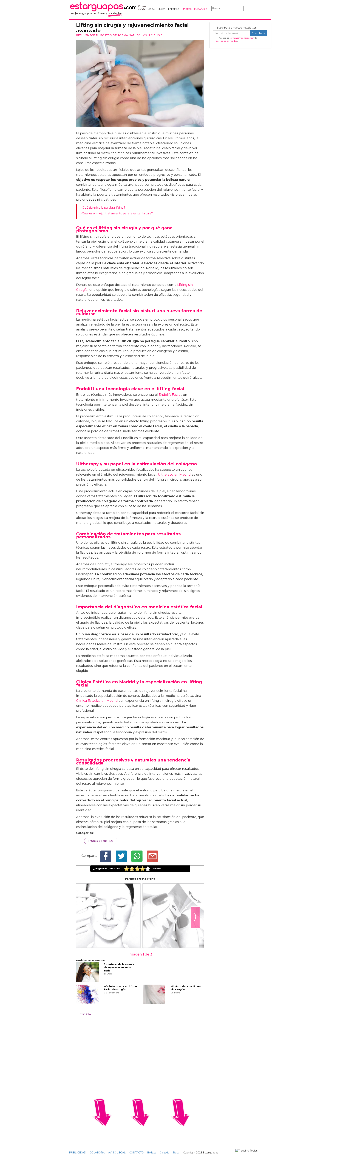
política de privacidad (226, 41)
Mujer (161, 9)
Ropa (176, 1152)
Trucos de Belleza (101, 840)
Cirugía (85, 1014)
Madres (186, 9)
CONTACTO (136, 1152)
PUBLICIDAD (77, 1152)
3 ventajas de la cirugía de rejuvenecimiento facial (119, 967)
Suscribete (258, 33)
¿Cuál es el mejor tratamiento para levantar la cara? (117, 213)
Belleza (151, 1152)
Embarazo (200, 9)
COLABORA (97, 1152)
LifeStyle (173, 9)
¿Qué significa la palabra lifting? (103, 207)
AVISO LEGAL (117, 1152)
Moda (151, 9)
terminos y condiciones (241, 38)
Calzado (164, 1152)
